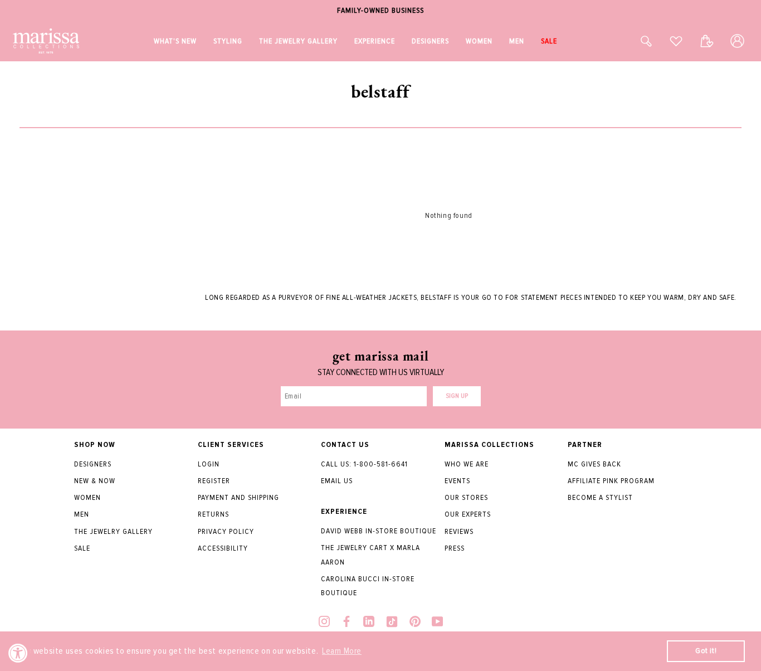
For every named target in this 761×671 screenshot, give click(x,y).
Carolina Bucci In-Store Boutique (367, 585)
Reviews (459, 531)
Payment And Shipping (238, 497)
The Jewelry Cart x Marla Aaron (370, 554)
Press (455, 548)
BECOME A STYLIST (600, 497)
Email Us (337, 480)
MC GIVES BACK (594, 464)
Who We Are (467, 464)
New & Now (94, 480)
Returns (213, 514)
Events (457, 480)
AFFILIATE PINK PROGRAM (611, 480)
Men (81, 514)
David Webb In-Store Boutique (378, 531)
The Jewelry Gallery (113, 531)
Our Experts (468, 514)
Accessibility (223, 548)
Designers (92, 464)
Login (208, 464)
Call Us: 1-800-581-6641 (364, 464)
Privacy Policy (226, 531)
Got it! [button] (705, 650)
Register (214, 480)
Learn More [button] (342, 651)
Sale (82, 548)
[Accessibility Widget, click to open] (18, 652)
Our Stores (466, 497)
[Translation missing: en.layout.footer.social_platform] (324, 622)
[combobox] (634, 41)
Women (87, 497)
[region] (380, 11)
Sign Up (457, 396)
